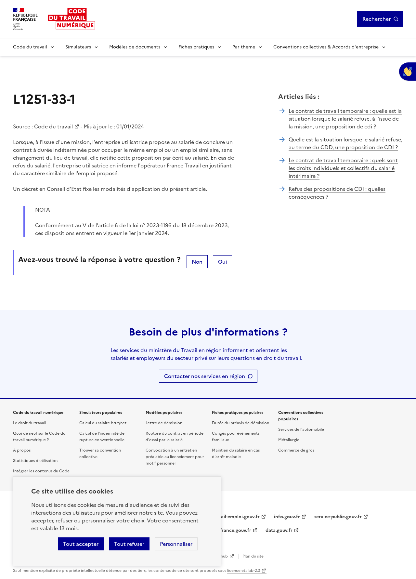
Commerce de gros (296, 450)
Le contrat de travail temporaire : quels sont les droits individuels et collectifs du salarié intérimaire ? (343, 168)
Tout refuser (129, 544)
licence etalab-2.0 (243, 570)
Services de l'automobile (301, 429)
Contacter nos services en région (204, 376)
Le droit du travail (29, 423)
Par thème (243, 47)
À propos (22, 450)
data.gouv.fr (279, 530)
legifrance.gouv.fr (231, 530)
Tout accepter (80, 544)
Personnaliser (176, 544)
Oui (222, 262)
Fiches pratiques (196, 47)
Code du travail (30, 47)
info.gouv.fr (287, 516)
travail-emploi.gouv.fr (236, 516)
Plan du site (253, 556)
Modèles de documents (134, 47)
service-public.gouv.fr (338, 516)
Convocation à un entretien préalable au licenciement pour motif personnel (175, 456)
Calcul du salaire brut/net (102, 423)
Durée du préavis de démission (240, 423)
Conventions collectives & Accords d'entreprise (326, 47)
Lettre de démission (164, 423)
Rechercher (376, 19)
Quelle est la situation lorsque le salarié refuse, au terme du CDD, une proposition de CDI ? (345, 143)
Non (197, 262)
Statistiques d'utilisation (35, 461)
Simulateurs (78, 47)
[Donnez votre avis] (407, 71)
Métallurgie (288, 440)
